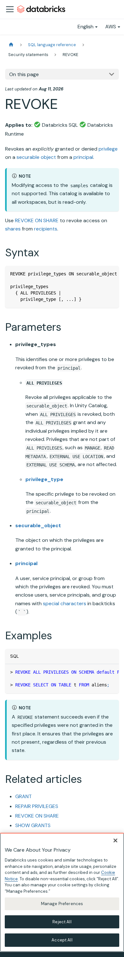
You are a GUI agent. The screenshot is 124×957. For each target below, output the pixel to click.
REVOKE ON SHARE (37, 220)
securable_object (38, 525)
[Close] (115, 840)
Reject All (61, 922)
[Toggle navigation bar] (10, 9)
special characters (64, 603)
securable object (36, 157)
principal (83, 157)
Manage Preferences (62, 903)
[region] (62, 892)
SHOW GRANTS (33, 825)
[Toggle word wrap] (99, 273)
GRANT (23, 796)
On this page (24, 74)
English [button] (85, 26)
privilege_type (44, 479)
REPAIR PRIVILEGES (36, 806)
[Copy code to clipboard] (111, 273)
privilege (108, 148)
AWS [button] (110, 26)
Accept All (62, 940)
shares (13, 228)
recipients (45, 228)
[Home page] (11, 45)
